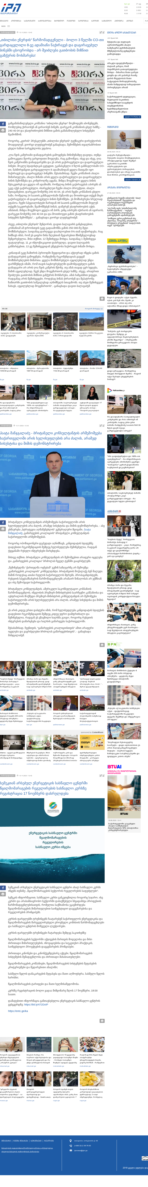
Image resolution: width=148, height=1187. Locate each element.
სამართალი (29, 21)
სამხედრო (107, 21)
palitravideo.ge (6, 414)
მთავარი (4, 21)
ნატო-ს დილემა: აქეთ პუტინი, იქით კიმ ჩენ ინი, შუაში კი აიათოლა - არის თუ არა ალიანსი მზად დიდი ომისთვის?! (123, 301)
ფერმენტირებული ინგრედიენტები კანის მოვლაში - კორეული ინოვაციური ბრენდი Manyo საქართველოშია (90, 758)
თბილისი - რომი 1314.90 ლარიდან (91, 369)
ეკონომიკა (83, 21)
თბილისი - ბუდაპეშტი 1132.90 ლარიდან (63, 369)
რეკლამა (49, 1141)
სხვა (3, 26)
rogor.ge (56, 1101)
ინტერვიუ (113, 127)
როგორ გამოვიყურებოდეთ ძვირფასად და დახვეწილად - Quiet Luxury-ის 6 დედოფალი (39, 1094)
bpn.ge (127, 4)
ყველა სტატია (131, 179)
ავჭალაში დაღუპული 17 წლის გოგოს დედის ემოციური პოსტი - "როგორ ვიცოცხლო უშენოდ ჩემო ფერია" (91, 408)
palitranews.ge (59, 725)
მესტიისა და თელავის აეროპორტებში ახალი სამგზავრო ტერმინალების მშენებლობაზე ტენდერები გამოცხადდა (121, 48)
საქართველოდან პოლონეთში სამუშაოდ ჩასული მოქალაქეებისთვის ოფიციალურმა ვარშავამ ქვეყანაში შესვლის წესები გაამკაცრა (92, 721)
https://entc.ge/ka (18, 1011)
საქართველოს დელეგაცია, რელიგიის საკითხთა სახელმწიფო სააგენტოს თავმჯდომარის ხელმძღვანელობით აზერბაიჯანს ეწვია (121, 104)
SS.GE (5, 309)
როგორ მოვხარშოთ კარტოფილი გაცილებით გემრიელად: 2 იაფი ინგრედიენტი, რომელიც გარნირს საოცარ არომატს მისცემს (91, 1095)
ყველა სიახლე (131, 117)
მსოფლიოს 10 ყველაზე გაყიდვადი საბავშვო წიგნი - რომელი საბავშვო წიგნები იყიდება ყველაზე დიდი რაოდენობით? (65, 1060)
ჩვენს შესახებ (20, 1141)
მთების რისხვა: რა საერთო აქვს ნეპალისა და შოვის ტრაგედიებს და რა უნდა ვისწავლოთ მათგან (39, 1059)
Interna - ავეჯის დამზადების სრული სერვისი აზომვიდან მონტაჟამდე (12, 755)
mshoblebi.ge (58, 1066)
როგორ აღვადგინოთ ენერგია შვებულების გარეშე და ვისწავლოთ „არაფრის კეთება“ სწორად (10, 1060)
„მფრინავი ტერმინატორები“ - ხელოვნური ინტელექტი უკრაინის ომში (122, 269)
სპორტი (95, 21)
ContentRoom (97, 732)
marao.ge (4, 1101)
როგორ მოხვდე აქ (93, 309)
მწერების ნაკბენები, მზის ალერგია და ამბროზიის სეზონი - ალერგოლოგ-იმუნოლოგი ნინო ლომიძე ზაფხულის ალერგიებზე (39, 758)
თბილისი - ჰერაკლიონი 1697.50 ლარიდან (38, 369)
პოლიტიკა (16, 21)
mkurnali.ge (4, 1066)
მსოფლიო (59, 21)
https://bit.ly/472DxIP (36, 1004)
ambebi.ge (4, 690)
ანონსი (129, 21)
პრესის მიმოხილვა (118, 187)
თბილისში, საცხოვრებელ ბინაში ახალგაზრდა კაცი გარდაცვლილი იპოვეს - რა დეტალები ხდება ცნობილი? (65, 408)
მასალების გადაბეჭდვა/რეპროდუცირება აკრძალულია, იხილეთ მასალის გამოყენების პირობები (27, 1150)
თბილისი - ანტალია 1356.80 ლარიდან (9, 369)
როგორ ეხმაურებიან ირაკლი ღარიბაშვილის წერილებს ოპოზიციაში (64, 716)
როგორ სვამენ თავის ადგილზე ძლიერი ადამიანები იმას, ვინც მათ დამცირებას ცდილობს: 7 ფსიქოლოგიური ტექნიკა (65, 1094)
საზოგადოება (44, 21)
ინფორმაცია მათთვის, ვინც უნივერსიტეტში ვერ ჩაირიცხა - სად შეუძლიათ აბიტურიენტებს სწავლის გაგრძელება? (65, 684)
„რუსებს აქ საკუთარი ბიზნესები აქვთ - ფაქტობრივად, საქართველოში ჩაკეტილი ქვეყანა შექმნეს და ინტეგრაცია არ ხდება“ (39, 719)
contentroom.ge (6, 764)
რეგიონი (71, 21)
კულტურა (118, 21)
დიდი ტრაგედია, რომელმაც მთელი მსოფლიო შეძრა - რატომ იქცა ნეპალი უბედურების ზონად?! (124, 375)
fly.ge (2, 380)
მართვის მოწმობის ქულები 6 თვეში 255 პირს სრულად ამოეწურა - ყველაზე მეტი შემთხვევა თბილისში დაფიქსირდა (11, 718)
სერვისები (36, 1141)
